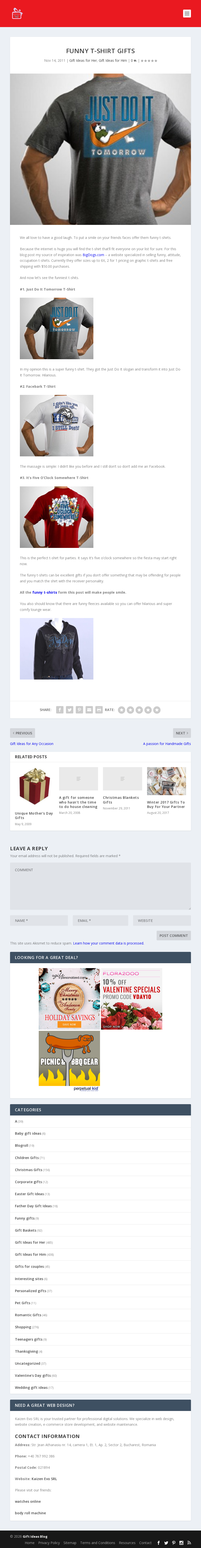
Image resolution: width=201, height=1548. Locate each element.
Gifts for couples (29, 1266)
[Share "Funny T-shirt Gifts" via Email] (89, 710)
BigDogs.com (93, 254)
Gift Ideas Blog (35, 1536)
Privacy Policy (49, 1542)
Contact (145, 1542)
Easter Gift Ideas (29, 1194)
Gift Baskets (25, 1230)
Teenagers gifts (28, 1339)
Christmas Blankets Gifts (121, 799)
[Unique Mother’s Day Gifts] (34, 786)
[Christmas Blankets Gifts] (122, 779)
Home (30, 1542)
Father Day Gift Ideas (33, 1206)
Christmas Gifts (28, 1169)
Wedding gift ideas (31, 1387)
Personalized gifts (30, 1290)
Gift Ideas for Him (113, 60)
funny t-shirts (44, 592)
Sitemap (69, 1542)
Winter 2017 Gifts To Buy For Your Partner (166, 804)
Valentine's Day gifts (33, 1375)
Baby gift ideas (28, 1133)
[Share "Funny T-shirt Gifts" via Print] (99, 710)
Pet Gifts (22, 1302)
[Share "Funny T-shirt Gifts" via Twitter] (70, 710)
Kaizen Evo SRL (44, 1478)
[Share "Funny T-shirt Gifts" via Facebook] (60, 710)
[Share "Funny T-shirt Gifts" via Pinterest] (79, 710)
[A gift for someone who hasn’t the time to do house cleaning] (78, 779)
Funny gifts (25, 1218)
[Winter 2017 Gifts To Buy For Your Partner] (166, 781)
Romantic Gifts (28, 1315)
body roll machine (30, 1513)
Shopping (23, 1327)
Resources (127, 1542)
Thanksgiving (26, 1351)
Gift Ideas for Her (83, 60)
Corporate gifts (28, 1181)
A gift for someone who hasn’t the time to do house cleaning (78, 802)
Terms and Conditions (97, 1542)
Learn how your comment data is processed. (108, 943)
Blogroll (21, 1145)
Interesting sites (29, 1278)
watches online (28, 1501)
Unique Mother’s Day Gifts (34, 815)
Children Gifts (27, 1157)
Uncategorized (27, 1363)
